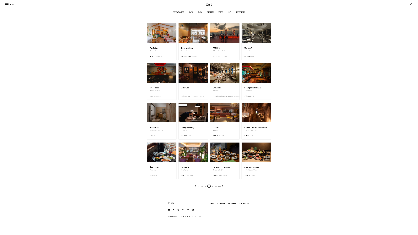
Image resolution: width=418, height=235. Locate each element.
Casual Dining (157, 96)
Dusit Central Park (219, 51)
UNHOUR (248, 48)
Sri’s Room (154, 87)
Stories (210, 12)
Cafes (191, 12)
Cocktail (225, 56)
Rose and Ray (187, 48)
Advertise (221, 203)
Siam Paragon (155, 90)
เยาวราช (216, 90)
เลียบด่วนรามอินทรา (157, 130)
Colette (216, 127)
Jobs (212, 203)
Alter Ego (185, 87)
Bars (200, 12)
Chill (190, 135)
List (229, 12)
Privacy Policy (198, 216)
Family (155, 175)
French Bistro (222, 135)
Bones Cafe (154, 127)
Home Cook (159, 56)
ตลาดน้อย (185, 51)
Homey (156, 135)
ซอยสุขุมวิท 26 (218, 170)
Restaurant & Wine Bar (198, 96)
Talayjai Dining (187, 127)
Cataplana (217, 87)
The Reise (154, 48)
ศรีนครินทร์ (249, 51)
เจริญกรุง (185, 170)
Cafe (252, 56)
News (220, 12)
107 (219, 186)
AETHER (216, 48)
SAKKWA (185, 167)
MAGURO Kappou (251, 167)
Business (232, 203)
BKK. (171, 203)
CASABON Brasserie (221, 167)
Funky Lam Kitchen (252, 87)
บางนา (185, 130)
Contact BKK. (244, 203)
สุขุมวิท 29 (217, 130)
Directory (240, 12)
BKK (12, 5)
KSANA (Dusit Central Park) (255, 127)
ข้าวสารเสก (154, 167)
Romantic (194, 56)
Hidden (253, 135)
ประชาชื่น (154, 51)
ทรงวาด (153, 170)
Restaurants (178, 12)
